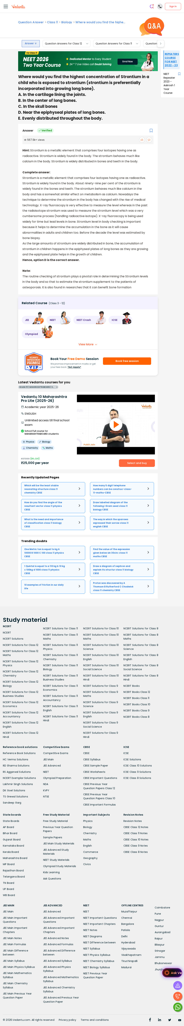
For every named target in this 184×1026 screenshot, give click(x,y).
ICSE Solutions (132, 759)
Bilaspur (160, 944)
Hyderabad (128, 942)
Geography (90, 858)
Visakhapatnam (131, 955)
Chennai (126, 918)
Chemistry (90, 833)
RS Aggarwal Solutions (17, 772)
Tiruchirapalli (129, 961)
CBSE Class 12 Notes (135, 827)
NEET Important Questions (100, 918)
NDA (45, 784)
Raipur (159, 938)
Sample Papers (52, 837)
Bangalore (127, 924)
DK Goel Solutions (14, 790)
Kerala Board (11, 852)
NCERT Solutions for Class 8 (140, 628)
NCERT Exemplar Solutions (19, 778)
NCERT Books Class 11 (136, 698)
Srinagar (160, 951)
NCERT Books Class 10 (136, 704)
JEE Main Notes (12, 938)
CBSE (86, 753)
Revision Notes (132, 821)
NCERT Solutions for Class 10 (101, 628)
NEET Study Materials (56, 860)
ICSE (126, 753)
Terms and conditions (95, 1020)
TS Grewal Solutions (15, 796)
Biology (66, 22)
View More (86, 344)
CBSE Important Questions (100, 778)
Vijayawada (128, 948)
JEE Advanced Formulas (58, 944)
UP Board (8, 889)
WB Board (9, 895)
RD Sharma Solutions (16, 765)
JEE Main (48, 759)
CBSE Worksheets (94, 772)
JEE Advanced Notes (56, 938)
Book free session (127, 361)
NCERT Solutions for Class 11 (60, 628)
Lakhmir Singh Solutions (18, 784)
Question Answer (31, 22)
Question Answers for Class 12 (63, 43)
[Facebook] (150, 1020)
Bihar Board (10, 833)
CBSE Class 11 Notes (135, 833)
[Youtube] (179, 1020)
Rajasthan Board (13, 870)
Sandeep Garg (12, 802)
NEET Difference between (99, 942)
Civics (87, 864)
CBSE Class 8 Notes (135, 852)
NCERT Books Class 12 (136, 692)
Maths (87, 839)
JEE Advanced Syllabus (57, 961)
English (87, 845)
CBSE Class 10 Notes (136, 839)
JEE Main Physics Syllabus (19, 967)
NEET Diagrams (92, 936)
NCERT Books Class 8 (136, 717)
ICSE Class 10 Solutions (137, 765)
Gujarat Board (12, 839)
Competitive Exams (55, 753)
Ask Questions (52, 878)
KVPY (46, 790)
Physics (88, 821)
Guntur (159, 926)
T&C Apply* (74, 367)
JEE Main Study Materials (58, 843)
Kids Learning (51, 872)
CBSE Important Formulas (99, 804)
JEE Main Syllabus (14, 961)
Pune (158, 913)
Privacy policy (67, 1020)
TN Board (8, 883)
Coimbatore (162, 907)
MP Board (9, 864)
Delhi (124, 936)
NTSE (46, 796)
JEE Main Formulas (14, 944)
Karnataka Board (13, 845)
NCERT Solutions (13, 639)
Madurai (126, 967)
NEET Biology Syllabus (96, 967)
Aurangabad (163, 932)
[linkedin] (159, 1020)
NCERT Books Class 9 (136, 710)
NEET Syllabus (91, 948)
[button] (33, 320)
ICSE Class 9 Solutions (137, 772)
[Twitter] (169, 1020)
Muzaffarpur (129, 911)
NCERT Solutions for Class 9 (100, 686)
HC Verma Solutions (15, 759)
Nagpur (159, 920)
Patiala (125, 930)
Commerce (90, 852)
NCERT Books (131, 686)
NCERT (7, 632)
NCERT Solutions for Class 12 (20, 645)
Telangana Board (14, 876)
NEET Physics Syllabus (96, 955)
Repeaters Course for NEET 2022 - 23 (172, 59)
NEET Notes (90, 930)
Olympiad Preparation (57, 778)
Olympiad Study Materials (59, 866)
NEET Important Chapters (99, 924)
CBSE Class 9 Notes (135, 845)
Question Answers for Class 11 (114, 43)
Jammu (160, 957)
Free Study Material (55, 821)
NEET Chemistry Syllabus (98, 961)
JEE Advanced (52, 765)
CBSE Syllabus (92, 759)
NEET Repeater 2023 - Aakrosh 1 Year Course (169, 83)
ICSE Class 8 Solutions (137, 778)
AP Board (8, 827)
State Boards (11, 821)
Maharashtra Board (15, 858)
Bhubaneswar (163, 963)
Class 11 (52, 22)
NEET (46, 772)
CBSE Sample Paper (95, 765)
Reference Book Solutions (19, 753)
